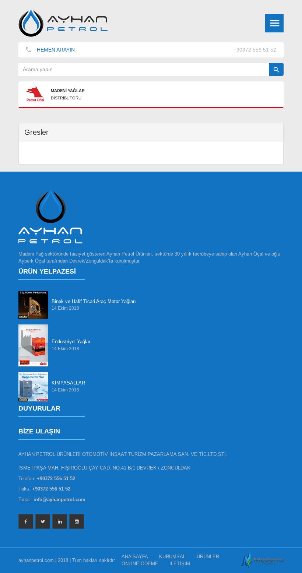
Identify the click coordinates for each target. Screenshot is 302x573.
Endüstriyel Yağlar (71, 341)
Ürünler (208, 556)
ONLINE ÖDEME (140, 563)
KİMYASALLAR (68, 383)
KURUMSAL (172, 556)
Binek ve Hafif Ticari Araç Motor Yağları (94, 301)
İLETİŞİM (179, 563)
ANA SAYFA (135, 556)
